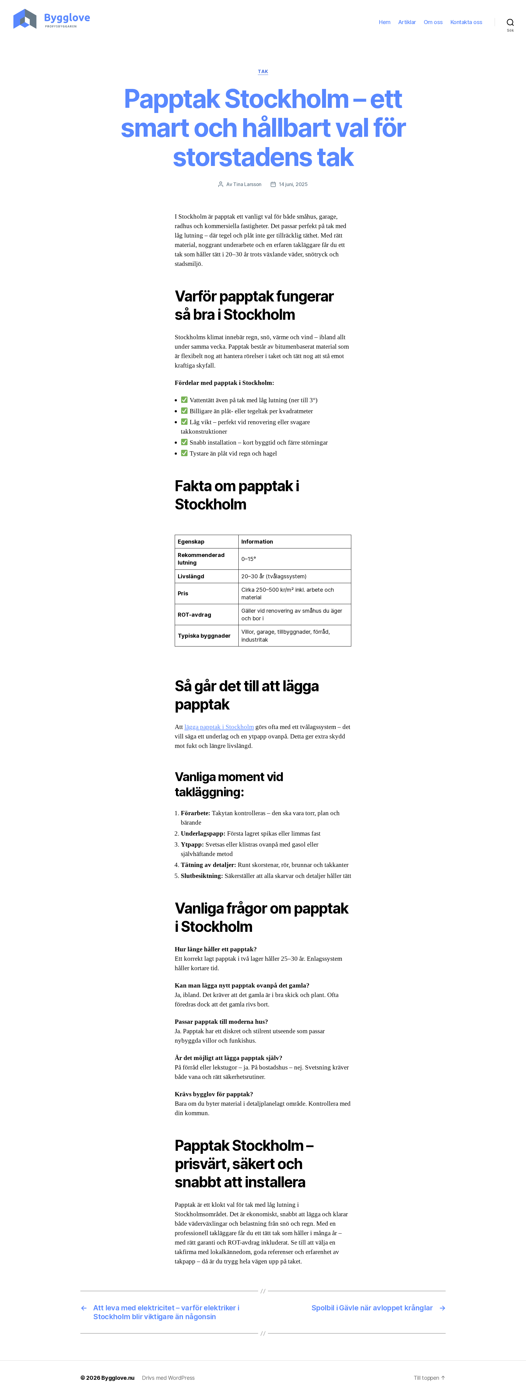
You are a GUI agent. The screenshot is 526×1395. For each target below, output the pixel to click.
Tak (263, 71)
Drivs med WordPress (168, 1378)
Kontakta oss (466, 22)
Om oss (433, 22)
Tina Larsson (247, 184)
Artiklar (407, 22)
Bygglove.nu (118, 1378)
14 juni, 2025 (293, 184)
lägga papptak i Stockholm (219, 727)
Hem (385, 22)
